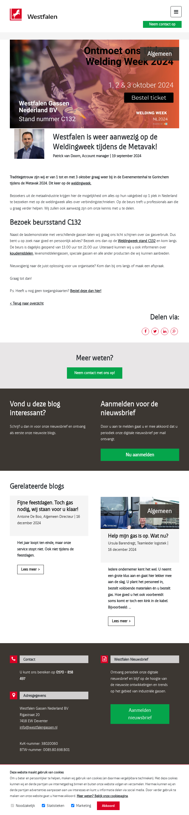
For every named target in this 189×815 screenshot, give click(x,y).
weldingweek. (81, 183)
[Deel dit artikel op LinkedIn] (164, 331)
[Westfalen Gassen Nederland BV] (33, 14)
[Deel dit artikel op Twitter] (155, 331)
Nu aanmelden (140, 454)
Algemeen (159, 54)
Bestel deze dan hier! (85, 291)
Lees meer (29, 569)
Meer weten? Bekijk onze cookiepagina (102, 796)
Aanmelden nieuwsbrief (140, 714)
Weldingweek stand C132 (137, 241)
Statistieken (55, 806)
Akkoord (108, 806)
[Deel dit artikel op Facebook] (145, 331)
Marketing (83, 806)
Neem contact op (162, 24)
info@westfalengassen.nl (38, 727)
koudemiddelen (21, 253)
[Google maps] (13, 695)
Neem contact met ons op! (94, 373)
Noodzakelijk (25, 806)
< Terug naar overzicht (27, 303)
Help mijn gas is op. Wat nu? (138, 535)
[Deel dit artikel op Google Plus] (174, 331)
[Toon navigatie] (176, 11)
